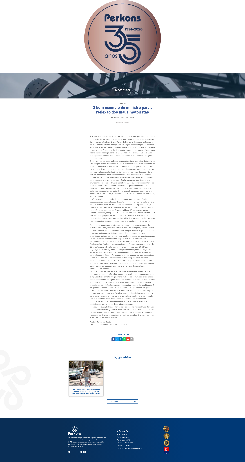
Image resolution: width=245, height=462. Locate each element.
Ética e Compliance (123, 437)
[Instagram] (73, 452)
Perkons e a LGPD (123, 440)
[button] (113, 339)
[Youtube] (77, 452)
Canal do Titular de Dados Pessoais (129, 448)
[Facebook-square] (80, 452)
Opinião (123, 103)
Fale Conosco (122, 434)
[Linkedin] (69, 452)
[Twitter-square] (84, 452)
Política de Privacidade (125, 443)
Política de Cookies (123, 446)
